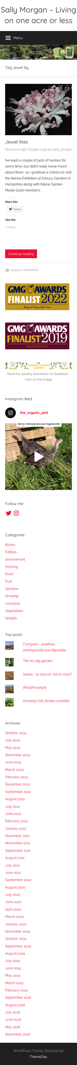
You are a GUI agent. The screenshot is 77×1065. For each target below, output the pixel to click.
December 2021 (17, 836)
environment (15, 559)
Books (10, 545)
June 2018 (13, 1020)
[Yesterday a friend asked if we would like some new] (38, 456)
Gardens (11, 589)
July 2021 (12, 865)
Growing (11, 596)
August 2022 (15, 799)
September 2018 (18, 997)
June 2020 (13, 902)
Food (9, 574)
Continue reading (21, 254)
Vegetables (14, 611)
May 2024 (12, 748)
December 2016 (17, 1034)
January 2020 (16, 924)
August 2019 (15, 953)
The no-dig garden (37, 661)
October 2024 (16, 733)
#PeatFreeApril (34, 688)
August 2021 (15, 858)
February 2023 (16, 777)
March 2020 (14, 917)
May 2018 (12, 1027)
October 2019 (15, 939)
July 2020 (12, 895)
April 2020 (13, 909)
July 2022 (12, 806)
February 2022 (16, 821)
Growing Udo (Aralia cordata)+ (46, 701)
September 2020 (18, 880)
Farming (11, 567)
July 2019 (12, 961)
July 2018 (12, 1012)
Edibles (11, 552)
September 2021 (18, 851)
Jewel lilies (16, 142)
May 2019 (12, 975)
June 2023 (13, 762)
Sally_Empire (62, 149)
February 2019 (16, 990)
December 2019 (17, 931)
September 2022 (18, 792)
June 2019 (13, 968)
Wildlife (11, 618)
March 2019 (14, 983)
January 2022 (15, 829)
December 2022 (17, 784)
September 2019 (18, 946)
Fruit (8, 581)
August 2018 (15, 1005)
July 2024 (12, 740)
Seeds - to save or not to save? (47, 674)
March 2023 (14, 770)
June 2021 (13, 873)
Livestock (12, 603)
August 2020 (15, 887)
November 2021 (17, 843)
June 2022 (13, 814)
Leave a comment (24, 270)
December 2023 (17, 755)
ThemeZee (38, 1057)
